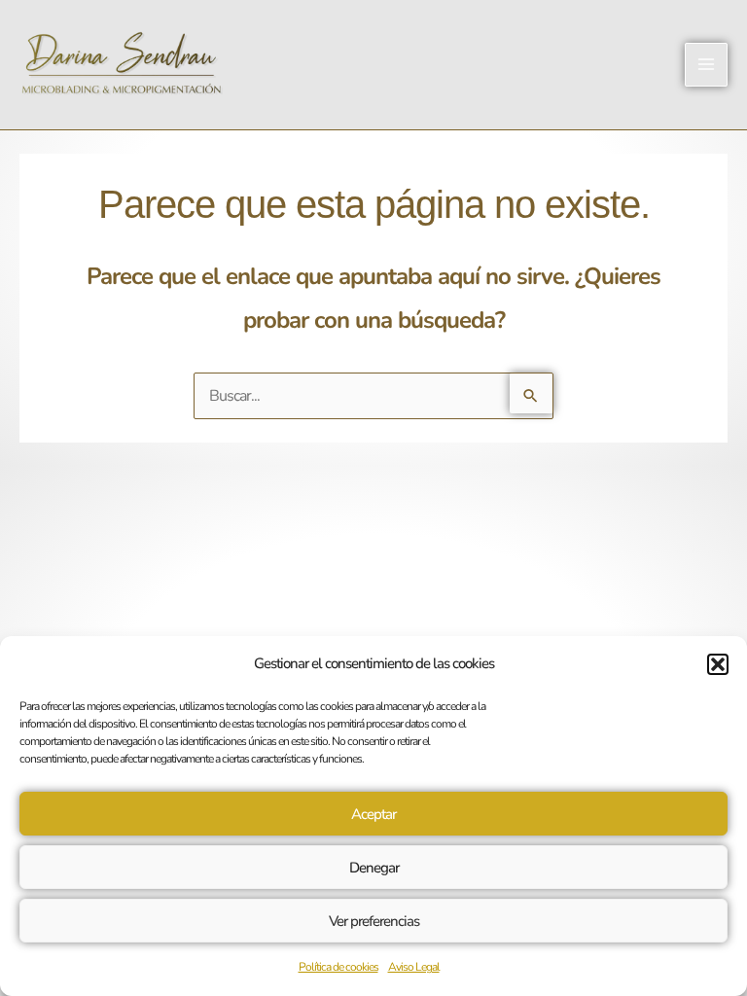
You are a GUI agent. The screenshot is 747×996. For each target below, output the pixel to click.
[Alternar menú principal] (706, 64)
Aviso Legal (414, 967)
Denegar (374, 867)
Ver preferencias (374, 921)
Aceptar (373, 814)
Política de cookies (338, 967)
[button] (718, 664)
